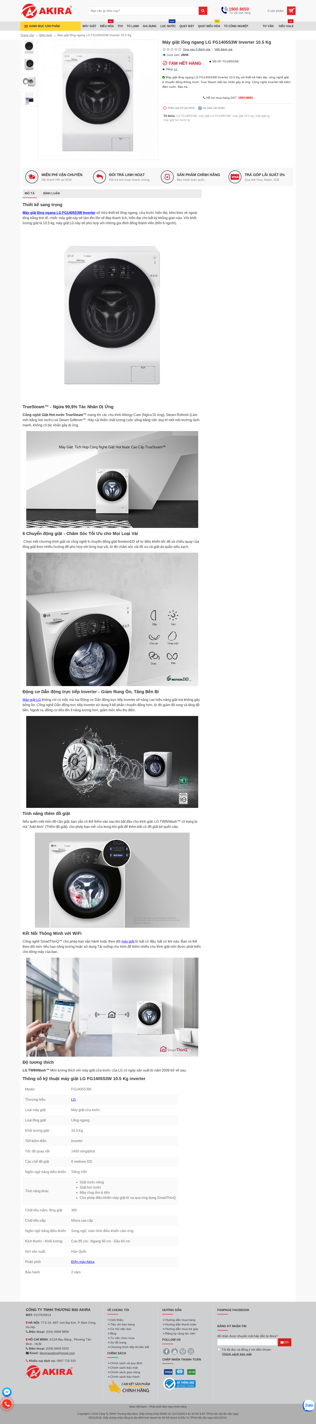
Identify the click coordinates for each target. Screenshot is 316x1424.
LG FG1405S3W (186, 116)
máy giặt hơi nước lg (176, 120)
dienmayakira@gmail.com (57, 1353)
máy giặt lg (262, 116)
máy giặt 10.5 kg (243, 116)
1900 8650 (245, 97)
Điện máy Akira (82, 1262)
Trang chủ (27, 35)
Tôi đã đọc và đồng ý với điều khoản (246, 1352)
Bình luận (51, 193)
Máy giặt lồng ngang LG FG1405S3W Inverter (59, 213)
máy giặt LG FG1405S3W (215, 116)
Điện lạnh (45, 35)
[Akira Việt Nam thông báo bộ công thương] (179, 1384)
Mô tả (30, 193)
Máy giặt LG (32, 700)
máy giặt (127, 941)
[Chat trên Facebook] (7, 1392)
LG (175, 69)
